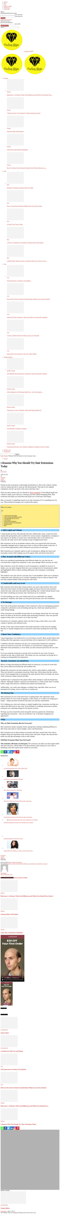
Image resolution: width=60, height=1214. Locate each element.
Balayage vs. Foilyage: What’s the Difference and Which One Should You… (30, 95)
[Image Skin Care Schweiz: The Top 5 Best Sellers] (15, 349)
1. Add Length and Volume (10, 515)
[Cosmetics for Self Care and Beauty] (9, 1046)
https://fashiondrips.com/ (7, 874)
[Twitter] (8, 751)
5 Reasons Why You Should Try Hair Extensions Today (24, 113)
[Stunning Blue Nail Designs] (15, 127)
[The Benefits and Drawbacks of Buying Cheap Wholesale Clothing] (15, 369)
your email (17, 24)
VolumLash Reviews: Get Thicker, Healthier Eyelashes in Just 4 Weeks (28, 447)
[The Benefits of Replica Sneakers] (15, 424)
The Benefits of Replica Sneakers (17, 428)
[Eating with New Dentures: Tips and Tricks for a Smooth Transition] (15, 312)
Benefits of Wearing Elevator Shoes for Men (20, 188)
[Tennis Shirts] (9, 1028)
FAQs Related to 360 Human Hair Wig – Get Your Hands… (25, 392)
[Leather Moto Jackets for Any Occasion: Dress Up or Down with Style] (15, 256)
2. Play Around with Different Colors (13, 517)
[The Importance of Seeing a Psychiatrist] (15, 276)
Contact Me (7, 9)
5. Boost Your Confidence (10, 521)
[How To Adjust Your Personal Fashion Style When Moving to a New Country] (15, 163)
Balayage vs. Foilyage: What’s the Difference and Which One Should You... (25, 1106)
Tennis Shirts (5, 1033)
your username (18, 14)
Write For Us (7, 7)
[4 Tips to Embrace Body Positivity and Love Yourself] (15, 331)
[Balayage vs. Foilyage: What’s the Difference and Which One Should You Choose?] (15, 90)
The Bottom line (8, 524)
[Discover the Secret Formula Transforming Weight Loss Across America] (15, 294)
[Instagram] (14, 751)
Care (5, 4)
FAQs (5, 525)
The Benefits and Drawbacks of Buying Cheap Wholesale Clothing (27, 374)
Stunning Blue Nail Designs (15, 131)
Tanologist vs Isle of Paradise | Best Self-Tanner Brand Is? (24, 410)
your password (18, 16)
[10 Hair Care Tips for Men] (15, 220)
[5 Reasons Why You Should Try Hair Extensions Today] (15, 108)
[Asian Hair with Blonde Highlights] (15, 145)
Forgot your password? (6, 19)
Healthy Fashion (8, 6)
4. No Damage (7, 519)
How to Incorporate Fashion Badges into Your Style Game (24, 206)
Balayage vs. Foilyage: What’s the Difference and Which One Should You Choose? (27, 863)
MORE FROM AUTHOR (20, 877)
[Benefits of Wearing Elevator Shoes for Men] (15, 183)
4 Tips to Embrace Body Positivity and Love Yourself (23, 335)
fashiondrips (4, 471)
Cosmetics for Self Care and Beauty (12, 1051)
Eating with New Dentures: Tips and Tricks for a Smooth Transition (27, 317)
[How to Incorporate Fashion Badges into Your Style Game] (15, 201)
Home (2, 456)
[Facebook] (5, 751)
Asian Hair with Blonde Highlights (17, 149)
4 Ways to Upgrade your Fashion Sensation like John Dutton (25, 242)
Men (5, 3)
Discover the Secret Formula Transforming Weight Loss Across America (28, 299)
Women (6, 2)
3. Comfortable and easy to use (11, 518)
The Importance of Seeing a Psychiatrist (19, 281)
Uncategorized (4, 1029)
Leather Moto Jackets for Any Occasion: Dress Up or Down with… (27, 261)
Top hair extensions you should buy (12, 522)
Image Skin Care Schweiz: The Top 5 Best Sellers (22, 354)
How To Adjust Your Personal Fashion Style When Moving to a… (27, 168)
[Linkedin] (11, 751)
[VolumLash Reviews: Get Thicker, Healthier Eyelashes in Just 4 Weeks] (15, 442)
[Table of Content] (30, 511)
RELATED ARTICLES (7, 877)
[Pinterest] (17, 751)
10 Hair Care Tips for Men (15, 224)
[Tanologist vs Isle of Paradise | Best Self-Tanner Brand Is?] (15, 405)
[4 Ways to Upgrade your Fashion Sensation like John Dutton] (15, 238)
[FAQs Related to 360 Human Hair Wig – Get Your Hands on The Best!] (15, 387)
